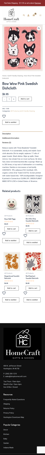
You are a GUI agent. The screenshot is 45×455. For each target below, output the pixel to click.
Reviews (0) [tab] (6, 143)
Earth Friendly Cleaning (15, 76)
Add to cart (25, 99)
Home (4, 76)
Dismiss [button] (38, 3)
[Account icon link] (28, 15)
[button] (24, 15)
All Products (14, 111)
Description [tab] (6, 134)
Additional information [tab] (10, 138)
